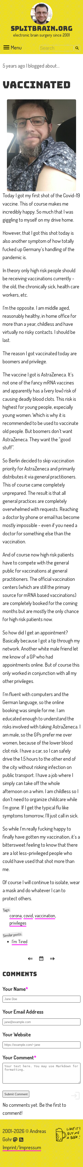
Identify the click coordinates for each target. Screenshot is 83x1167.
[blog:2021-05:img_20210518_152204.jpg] (41, 145)
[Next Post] (52, 959)
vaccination (45, 915)
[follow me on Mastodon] (16, 1139)
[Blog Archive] (41, 959)
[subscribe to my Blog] (21, 1139)
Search (77, 48)
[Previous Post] (30, 959)
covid (28, 915)
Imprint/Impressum (22, 1147)
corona (15, 915)
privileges (17, 923)
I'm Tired (19, 941)
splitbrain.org (41, 28)
